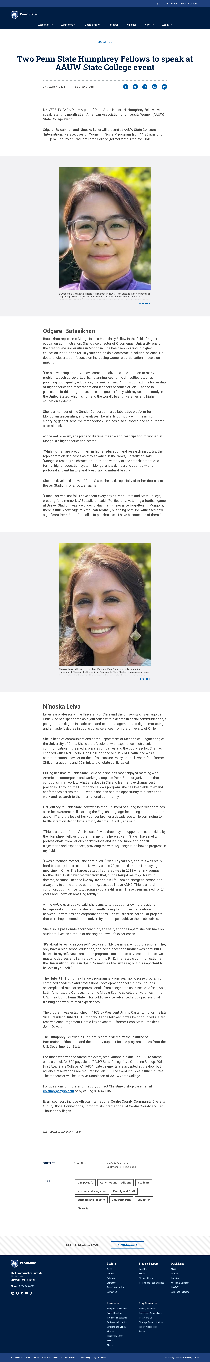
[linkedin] (144, 87)
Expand (143, 303)
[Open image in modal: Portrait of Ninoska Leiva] (105, 604)
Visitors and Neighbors (92, 1191)
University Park (121, 1199)
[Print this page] (164, 87)
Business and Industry (91, 1199)
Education (105, 42)
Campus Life (85, 1182)
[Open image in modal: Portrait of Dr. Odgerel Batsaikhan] (105, 228)
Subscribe (126, 1245)
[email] (154, 87)
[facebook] (125, 87)
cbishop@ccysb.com (58, 1091)
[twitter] (135, 87)
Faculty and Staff (124, 1191)
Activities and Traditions (115, 1182)
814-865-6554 (128, 1166)
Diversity (83, 1208)
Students (143, 1182)
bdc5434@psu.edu (117, 1163)
